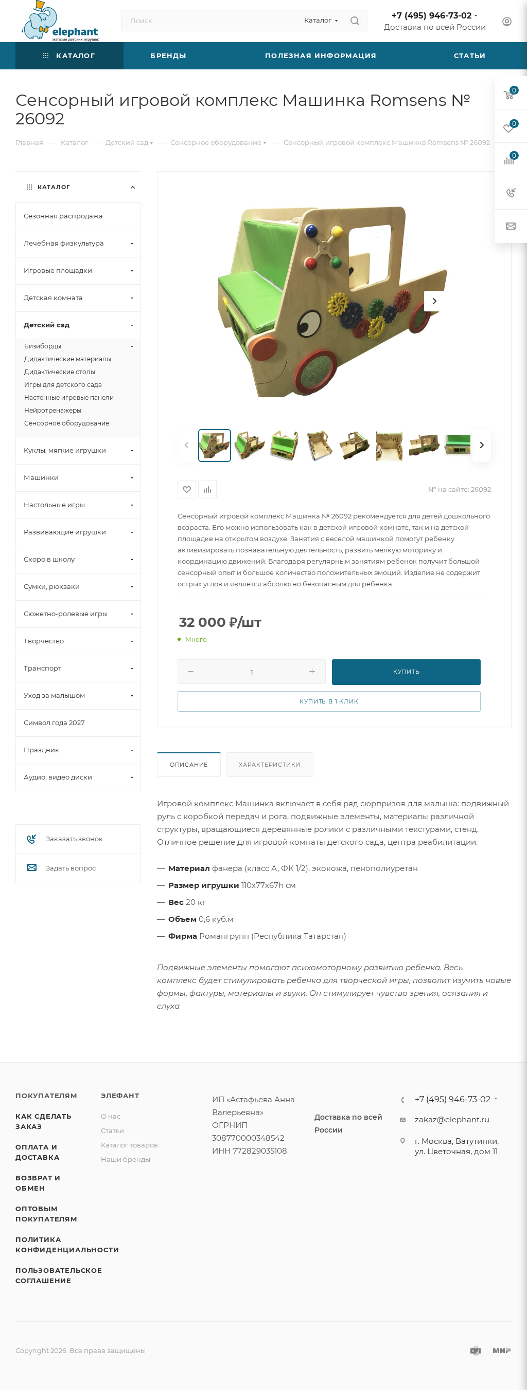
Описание (189, 764)
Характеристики (270, 764)
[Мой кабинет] (507, 22)
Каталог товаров (129, 1145)
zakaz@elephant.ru (452, 1119)
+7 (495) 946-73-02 (431, 16)
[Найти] (354, 20)
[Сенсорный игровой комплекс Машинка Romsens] (334, 301)
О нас (110, 1116)
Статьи (112, 1130)
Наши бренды (125, 1159)
